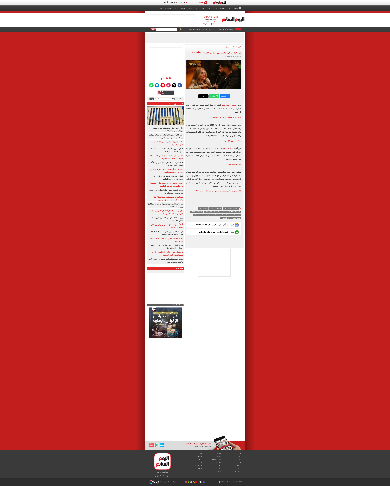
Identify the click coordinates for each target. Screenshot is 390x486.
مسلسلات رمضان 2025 (212, 212)
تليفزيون (228, 47)
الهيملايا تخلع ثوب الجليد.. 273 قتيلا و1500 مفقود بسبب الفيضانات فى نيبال (211, 29)
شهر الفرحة (236, 218)
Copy (151, 99)
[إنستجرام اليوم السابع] (168, 85)
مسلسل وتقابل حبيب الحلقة (231, 212)
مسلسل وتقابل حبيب (229, 105)
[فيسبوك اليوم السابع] (180, 85)
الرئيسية (238, 47)
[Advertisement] (195, 419)
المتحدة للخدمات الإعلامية (220, 215)
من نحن (169, 476)
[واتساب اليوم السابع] (151, 85)
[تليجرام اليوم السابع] (157, 85)
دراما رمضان (225, 218)
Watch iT (197, 215)
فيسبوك (223, 96)
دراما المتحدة (236, 215)
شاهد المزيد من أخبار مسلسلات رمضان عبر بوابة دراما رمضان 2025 (218, 191)
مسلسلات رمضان (196, 212)
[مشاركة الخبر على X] (203, 96)
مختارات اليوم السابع (176, 304)
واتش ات (206, 215)
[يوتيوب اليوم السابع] (162, 85)
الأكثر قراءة (179, 268)
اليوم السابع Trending (176, 103)
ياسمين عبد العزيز (215, 208)
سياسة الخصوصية (160, 476)
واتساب (212, 96)
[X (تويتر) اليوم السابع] (174, 85)
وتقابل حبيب (203, 208)
